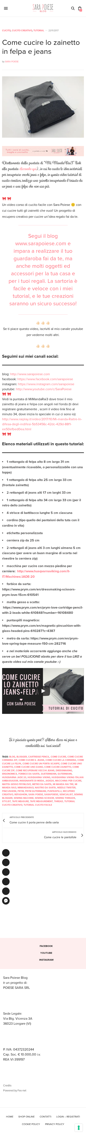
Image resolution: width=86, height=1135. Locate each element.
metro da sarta (42, 784)
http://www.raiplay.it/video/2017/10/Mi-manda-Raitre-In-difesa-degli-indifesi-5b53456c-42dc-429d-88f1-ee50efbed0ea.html (42, 424)
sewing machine (24, 798)
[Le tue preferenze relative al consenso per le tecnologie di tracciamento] (79, 1128)
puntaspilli (54, 791)
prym (21, 791)
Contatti (45, 1116)
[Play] (43, 691)
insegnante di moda (31, 780)
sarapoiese (51, 794)
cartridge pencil (38, 756)
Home (9, 1116)
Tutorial (38, 30)
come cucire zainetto (57, 767)
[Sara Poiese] (43, 8)
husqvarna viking (39, 777)
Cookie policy (31, 1124)
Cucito (6, 30)
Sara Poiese (12, 61)
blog (12, 756)
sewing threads (65, 798)
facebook (46, 946)
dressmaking (64, 770)
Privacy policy (54, 1124)
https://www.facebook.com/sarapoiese (45, 379)
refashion (20, 794)
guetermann (48, 774)
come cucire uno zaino (28, 767)
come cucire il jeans (31, 760)
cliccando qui (28, 169)
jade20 (49, 780)
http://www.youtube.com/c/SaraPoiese (44, 389)
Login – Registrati (68, 1116)
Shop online (26, 1116)
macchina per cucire (68, 780)
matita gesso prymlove (16, 784)
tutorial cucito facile (38, 805)
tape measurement (41, 801)
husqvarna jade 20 (14, 777)
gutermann (65, 774)
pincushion (9, 791)
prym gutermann (35, 791)
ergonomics (9, 774)
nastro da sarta (45, 787)
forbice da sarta (29, 774)
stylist (6, 801)
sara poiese (35, 794)
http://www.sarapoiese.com (30, 374)
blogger (21, 756)
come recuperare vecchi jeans (35, 770)
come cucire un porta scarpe (41, 763)
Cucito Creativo (22, 30)
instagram (46, 959)
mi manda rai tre (63, 784)
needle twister (66, 787)
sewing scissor (44, 798)
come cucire (58, 756)
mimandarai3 (26, 787)
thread (58, 801)
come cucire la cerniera (61, 760)
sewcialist (66, 794)
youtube (46, 952)
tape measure (20, 801)
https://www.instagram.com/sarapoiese (46, 384)
